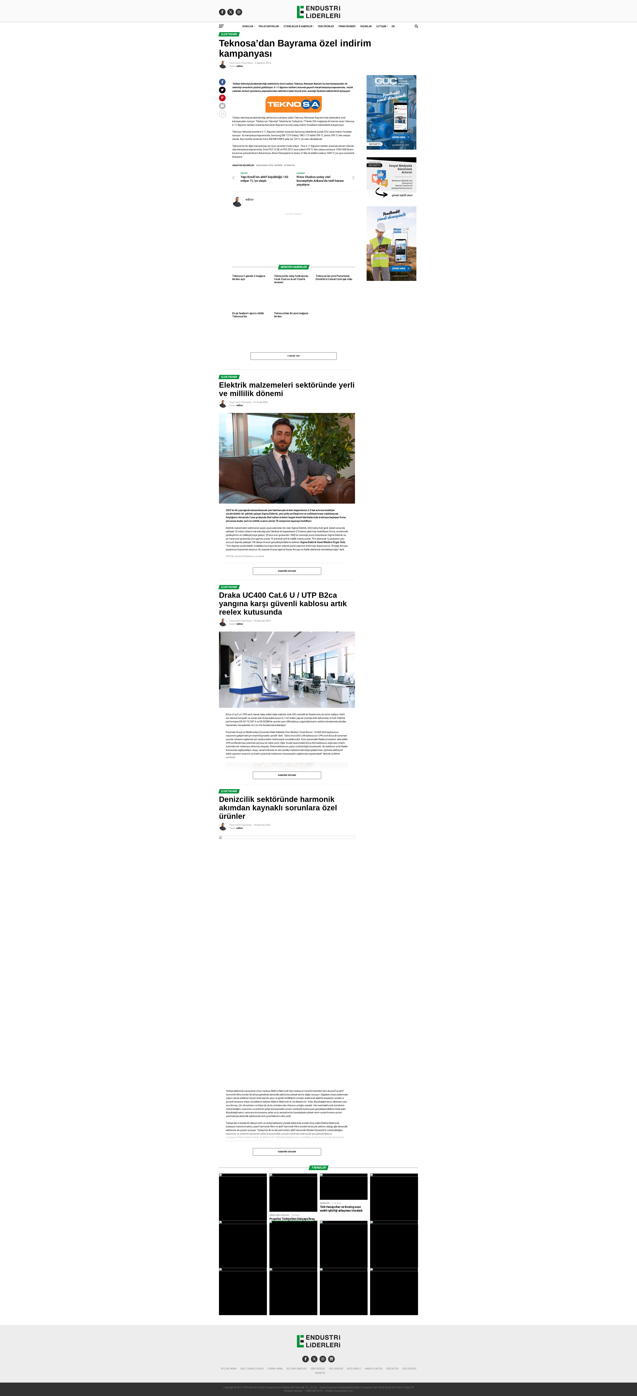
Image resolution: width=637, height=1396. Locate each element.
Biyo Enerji (354, 1368)
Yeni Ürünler (326, 26)
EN (393, 26)
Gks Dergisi (336, 1368)
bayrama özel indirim (269, 165)
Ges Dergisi (409, 1368)
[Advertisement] (293, 239)
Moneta (320, 1373)
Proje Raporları (269, 26)
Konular (247, 26)
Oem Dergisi (318, 1368)
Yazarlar (366, 26)
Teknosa (290, 165)
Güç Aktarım (228, 1368)
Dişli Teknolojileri (252, 1368)
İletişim (381, 26)
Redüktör (392, 1368)
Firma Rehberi (347, 26)
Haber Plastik (374, 1368)
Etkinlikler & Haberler (298, 26)
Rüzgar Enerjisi (297, 1368)
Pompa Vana (275, 1368)
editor (239, 66)
